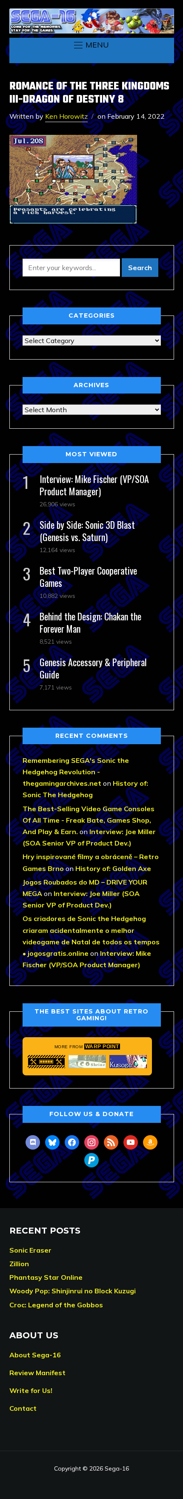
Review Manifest (37, 1372)
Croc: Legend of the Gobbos (56, 1305)
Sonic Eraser (30, 1250)
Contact (23, 1408)
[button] (91, 45)
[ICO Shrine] (87, 1061)
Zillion (19, 1263)
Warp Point (102, 1047)
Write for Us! (30, 1390)
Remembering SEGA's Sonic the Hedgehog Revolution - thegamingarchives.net (76, 771)
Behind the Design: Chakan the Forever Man (90, 622)
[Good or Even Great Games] (128, 1061)
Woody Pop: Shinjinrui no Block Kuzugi (72, 1291)
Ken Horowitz (66, 116)
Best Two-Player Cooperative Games (88, 576)
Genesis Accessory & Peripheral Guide (93, 668)
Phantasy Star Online (46, 1277)
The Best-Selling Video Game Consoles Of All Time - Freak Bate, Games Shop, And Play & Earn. (88, 820)
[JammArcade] (46, 1061)
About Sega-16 (35, 1355)
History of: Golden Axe (113, 868)
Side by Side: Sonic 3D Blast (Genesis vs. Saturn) (87, 531)
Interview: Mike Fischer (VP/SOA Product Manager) (94, 485)
